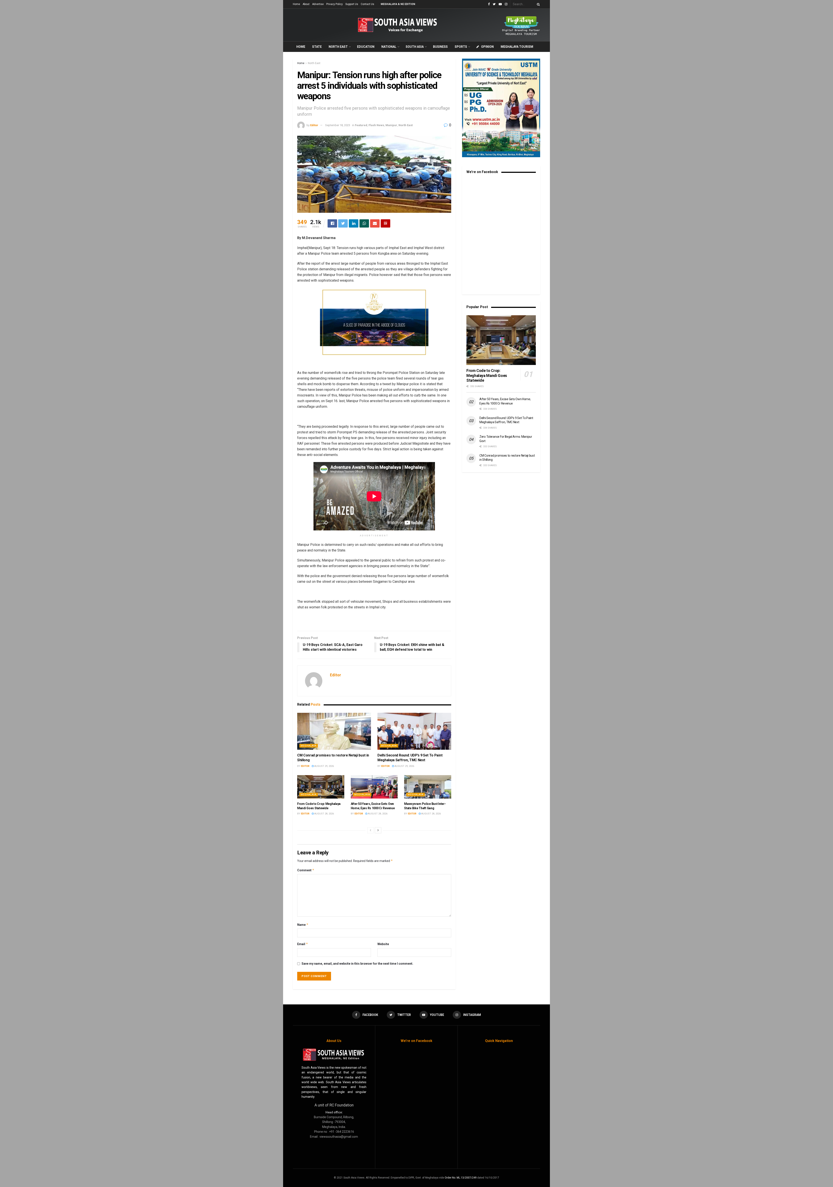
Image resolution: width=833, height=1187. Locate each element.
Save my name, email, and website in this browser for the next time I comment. (357, 963)
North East (338, 46)
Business (440, 46)
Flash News (376, 125)
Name (302, 925)
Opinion (487, 46)
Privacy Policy (334, 4)
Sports (461, 46)
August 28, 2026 (324, 813)
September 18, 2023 (337, 125)
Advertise (318, 4)
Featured (361, 125)
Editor (314, 125)
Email (302, 944)
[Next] (378, 830)
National (388, 46)
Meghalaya (308, 745)
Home (296, 4)
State (317, 46)
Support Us (351, 4)
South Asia (415, 46)
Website (383, 944)
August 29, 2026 (324, 766)
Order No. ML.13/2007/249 (461, 1177)
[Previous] (370, 830)
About (306, 4)
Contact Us (367, 4)
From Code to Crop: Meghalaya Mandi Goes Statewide (486, 375)
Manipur (391, 125)
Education (365, 46)
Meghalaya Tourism (517, 46)
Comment (305, 870)
